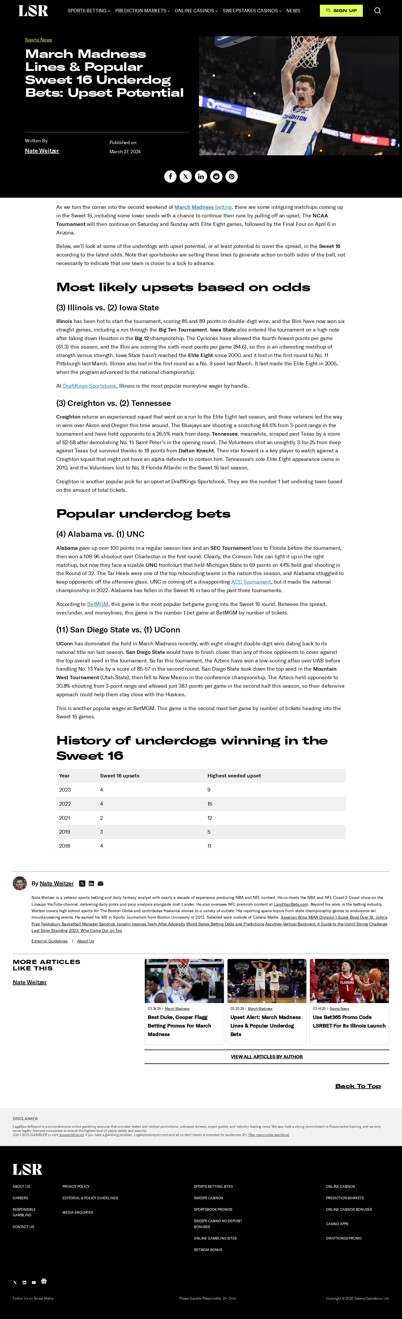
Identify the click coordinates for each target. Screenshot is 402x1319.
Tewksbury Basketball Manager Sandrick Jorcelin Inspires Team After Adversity (113, 924)
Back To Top (358, 1086)
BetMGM (97, 604)
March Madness (177, 1009)
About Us (85, 941)
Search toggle (377, 10)
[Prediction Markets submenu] (168, 10)
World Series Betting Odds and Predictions (225, 924)
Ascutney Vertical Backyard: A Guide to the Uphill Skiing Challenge (326, 924)
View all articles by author (267, 1057)
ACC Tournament (251, 582)
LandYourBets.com (291, 904)
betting (203, 207)
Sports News (38, 40)
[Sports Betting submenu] (109, 10)
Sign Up (345, 10)
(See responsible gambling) (268, 1135)
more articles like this (47, 965)
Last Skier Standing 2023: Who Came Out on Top (76, 930)
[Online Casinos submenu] (216, 10)
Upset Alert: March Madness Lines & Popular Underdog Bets (265, 1025)
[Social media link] (170, 176)
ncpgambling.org (71, 1135)
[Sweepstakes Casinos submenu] (280, 10)
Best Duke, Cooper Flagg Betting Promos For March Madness (179, 1025)
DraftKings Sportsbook (90, 386)
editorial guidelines (49, 941)
